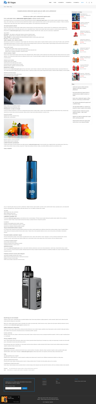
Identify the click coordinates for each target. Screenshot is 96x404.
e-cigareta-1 (44, 384)
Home (50, 2)
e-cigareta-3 (44, 381)
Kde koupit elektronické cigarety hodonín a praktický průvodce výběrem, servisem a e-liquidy (81, 94)
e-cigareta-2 (44, 382)
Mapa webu (58, 382)
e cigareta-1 (76, 2)
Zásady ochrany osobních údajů (80, 381)
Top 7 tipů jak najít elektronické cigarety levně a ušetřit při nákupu (82, 103)
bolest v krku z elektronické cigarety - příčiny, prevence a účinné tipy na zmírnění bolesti (81, 99)
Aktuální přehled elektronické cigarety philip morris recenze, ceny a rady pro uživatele (81, 121)
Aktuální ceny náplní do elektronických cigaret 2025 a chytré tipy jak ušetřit (82, 117)
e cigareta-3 (61, 2)
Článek (8, 6)
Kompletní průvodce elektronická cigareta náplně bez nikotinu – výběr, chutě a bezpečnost (81, 112)
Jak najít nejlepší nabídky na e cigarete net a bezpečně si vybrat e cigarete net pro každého (82, 107)
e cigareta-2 (68, 2)
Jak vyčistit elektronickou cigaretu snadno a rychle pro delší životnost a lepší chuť (23, 368)
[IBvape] (10, 3)
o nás (55, 2)
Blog (82, 2)
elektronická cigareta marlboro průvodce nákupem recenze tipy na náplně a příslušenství (80, 88)
